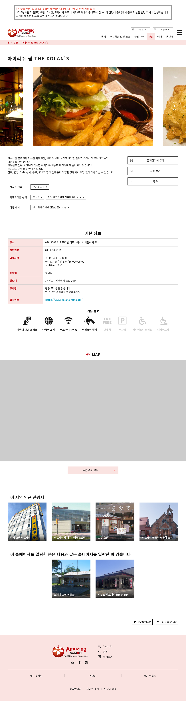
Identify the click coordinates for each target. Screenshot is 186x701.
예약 (159, 37)
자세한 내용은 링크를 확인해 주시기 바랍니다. (41, 16)
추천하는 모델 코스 (120, 37)
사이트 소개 (92, 689)
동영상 (92, 675)
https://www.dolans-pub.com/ (64, 300)
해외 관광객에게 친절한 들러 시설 (64, 197)
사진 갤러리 (36, 675)
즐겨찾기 (108, 657)
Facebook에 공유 (169, 621)
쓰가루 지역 (39, 187)
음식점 (36, 197)
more (11, 504)
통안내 (169, 37)
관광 (16, 42)
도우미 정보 (110, 689)
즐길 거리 (139, 37)
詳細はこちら (59, 561)
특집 (103, 37)
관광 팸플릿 (150, 675)
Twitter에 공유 (144, 621)
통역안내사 (75, 689)
